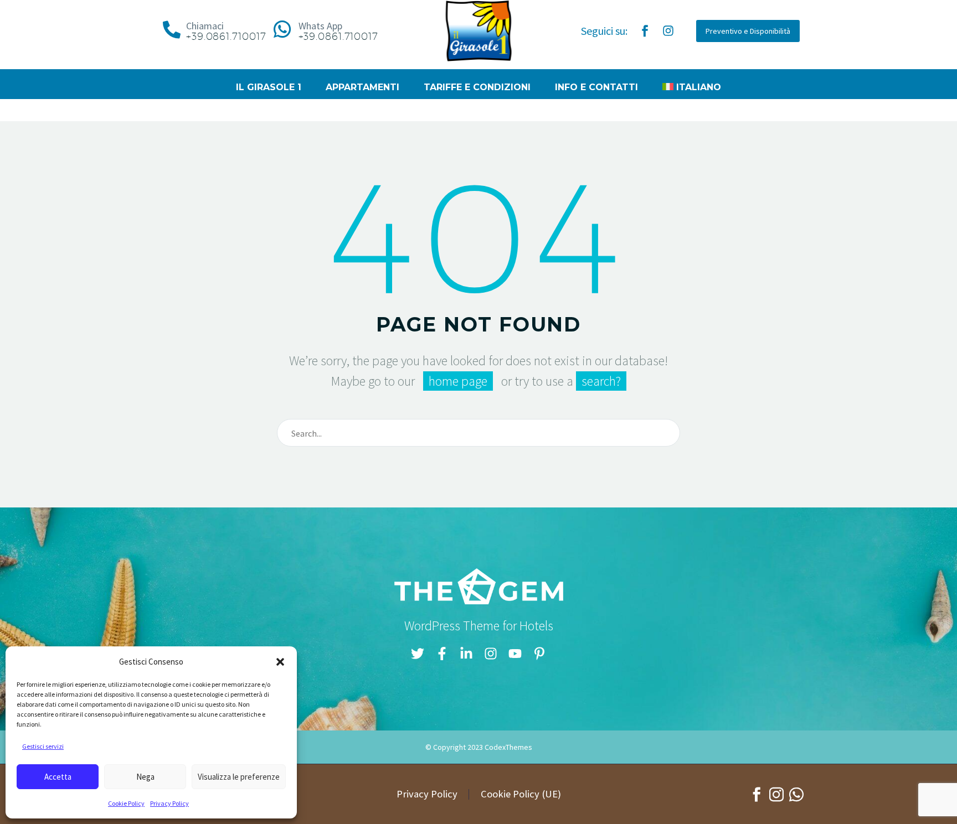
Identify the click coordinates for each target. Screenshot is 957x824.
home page (458, 381)
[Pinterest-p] (539, 653)
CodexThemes (508, 747)
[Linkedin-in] (466, 653)
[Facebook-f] (442, 653)
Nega (145, 776)
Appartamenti (362, 87)
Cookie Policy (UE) (521, 794)
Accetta (57, 776)
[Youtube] (515, 653)
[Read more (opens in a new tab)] (212, 31)
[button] (280, 661)
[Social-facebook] (644, 31)
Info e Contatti (596, 87)
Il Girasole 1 (268, 87)
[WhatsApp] (796, 794)
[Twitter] (417, 653)
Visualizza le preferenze (239, 776)
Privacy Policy (169, 803)
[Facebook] (756, 794)
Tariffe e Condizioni (477, 87)
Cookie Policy (126, 803)
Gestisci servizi (43, 746)
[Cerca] (667, 433)
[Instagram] (668, 31)
